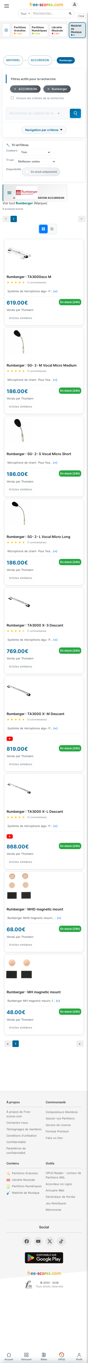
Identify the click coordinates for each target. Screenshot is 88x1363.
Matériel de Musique (26, 1192)
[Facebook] (26, 1241)
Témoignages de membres (24, 1129)
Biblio (44, 1359)
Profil (79, 1359)
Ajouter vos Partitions (60, 1118)
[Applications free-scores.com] (6, 30)
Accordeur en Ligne (59, 1184)
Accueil (8, 1359)
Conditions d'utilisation (21, 1135)
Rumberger (59, 89)
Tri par (10, 159)
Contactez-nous (17, 1122)
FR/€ (81, 16)
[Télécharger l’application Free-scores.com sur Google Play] (44, 1257)
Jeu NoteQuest (56, 1203)
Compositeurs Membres (62, 1112)
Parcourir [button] (26, 1359)
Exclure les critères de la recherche (40, 98)
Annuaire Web (55, 1190)
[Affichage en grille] (43, 229)
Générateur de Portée (60, 1196)
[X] (49, 1241)
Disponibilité (13, 169)
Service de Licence (58, 1125)
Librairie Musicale (23, 1179)
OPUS (61, 1359)
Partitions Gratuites (25, 1173)
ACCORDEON (27, 89)
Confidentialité (16, 1142)
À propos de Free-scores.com (18, 1114)
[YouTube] (38, 1241)
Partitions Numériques (27, 1186)
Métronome (53, 1209)
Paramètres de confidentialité (16, 1150)
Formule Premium (57, 1131)
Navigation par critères (42, 130)
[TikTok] (61, 1241)
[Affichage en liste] (52, 229)
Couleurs (11, 150)
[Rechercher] (70, 13)
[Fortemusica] (28, 1285)
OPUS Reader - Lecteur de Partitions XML (63, 1175)
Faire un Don (54, 1138)
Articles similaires (20, 318)
